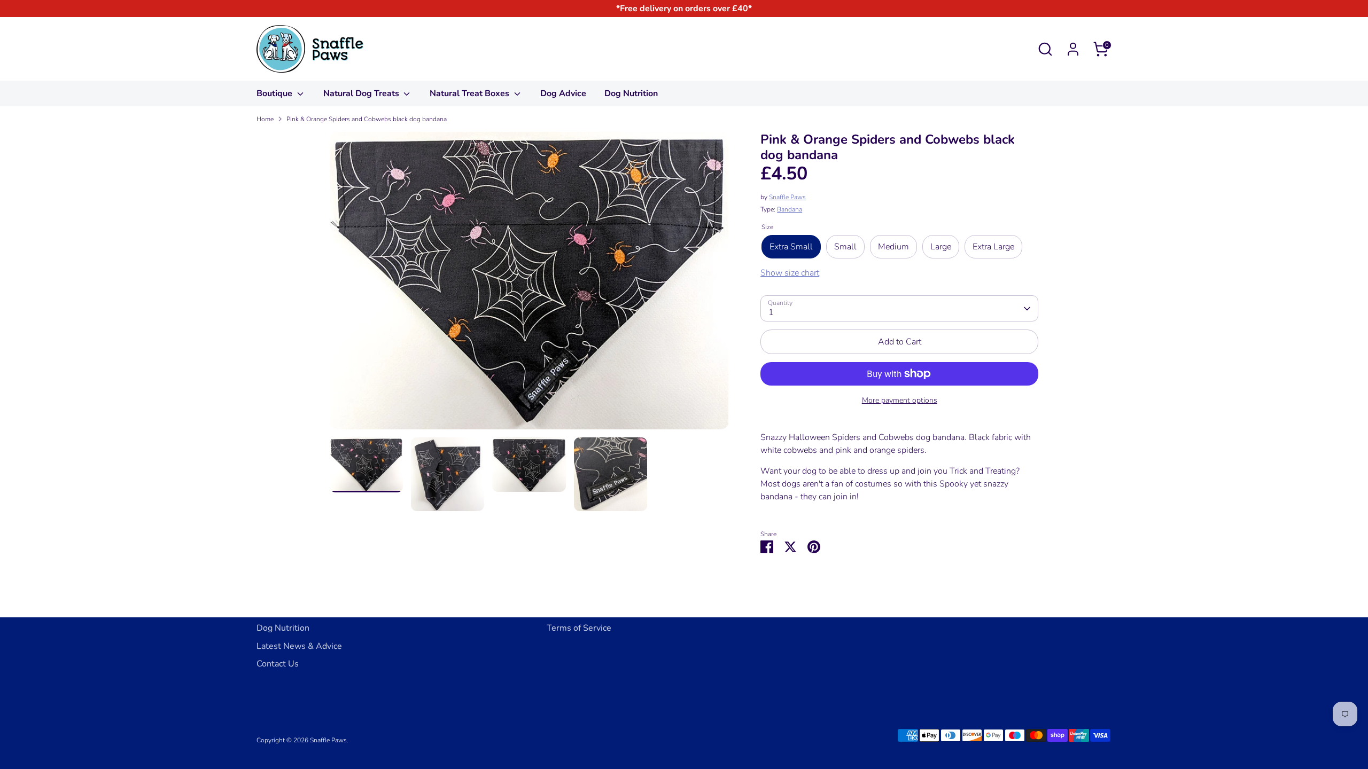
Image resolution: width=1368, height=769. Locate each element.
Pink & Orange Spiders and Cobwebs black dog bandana (366, 119)
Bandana (789, 209)
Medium (893, 247)
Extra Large (993, 247)
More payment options (899, 400)
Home (265, 119)
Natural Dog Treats (362, 93)
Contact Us (277, 664)
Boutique (275, 93)
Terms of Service (579, 628)
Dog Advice (563, 93)
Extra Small (791, 247)
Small (845, 247)
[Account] (1073, 49)
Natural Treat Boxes (470, 93)
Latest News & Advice (299, 646)
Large (940, 247)
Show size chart (789, 273)
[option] (529, 284)
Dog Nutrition (631, 93)
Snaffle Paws (787, 197)
